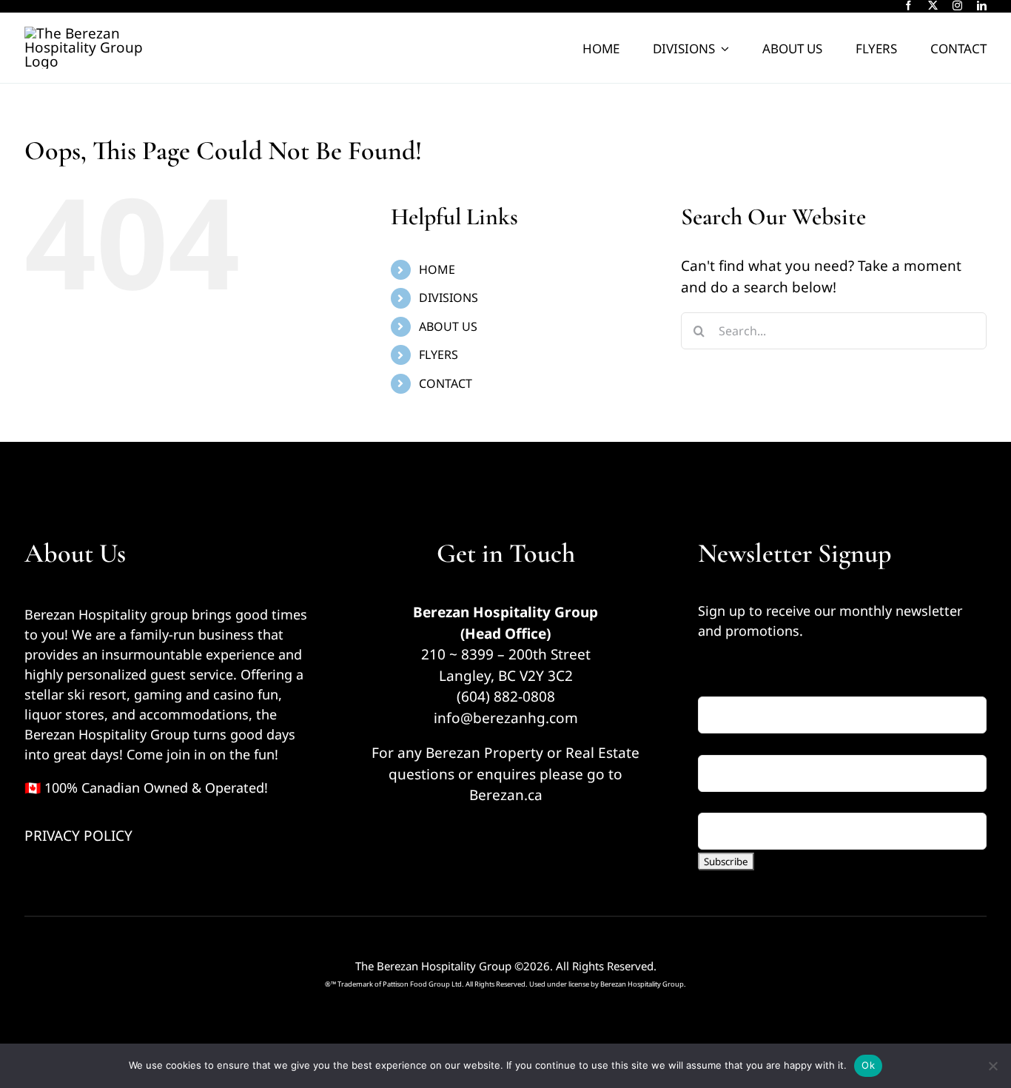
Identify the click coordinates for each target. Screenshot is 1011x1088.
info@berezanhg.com (506, 718)
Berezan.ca (506, 795)
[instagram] (957, 5)
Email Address (751, 686)
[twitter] (933, 5)
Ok (868, 1065)
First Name (734, 743)
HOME (437, 269)
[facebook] (908, 5)
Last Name (733, 802)
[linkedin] (982, 5)
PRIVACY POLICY (78, 835)
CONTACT (445, 383)
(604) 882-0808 (506, 696)
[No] (992, 1065)
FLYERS (438, 354)
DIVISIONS (448, 297)
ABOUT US (448, 326)
